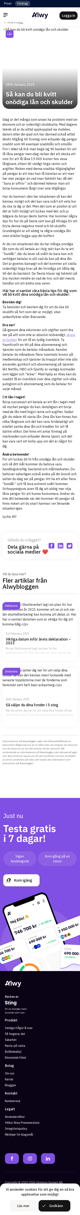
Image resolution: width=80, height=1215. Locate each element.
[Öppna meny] (6, 15)
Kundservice (12, 1101)
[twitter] (71, 34)
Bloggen (10, 1085)
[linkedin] (62, 34)
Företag (22, 3)
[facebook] (53, 34)
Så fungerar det (15, 1034)
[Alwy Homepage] (40, 15)
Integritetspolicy (16, 1128)
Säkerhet (11, 1040)
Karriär (9, 1079)
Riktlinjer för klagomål (19, 1134)
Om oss (9, 1073)
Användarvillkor (15, 1117)
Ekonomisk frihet (15, 1057)
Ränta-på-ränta (15, 1046)
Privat (8, 3)
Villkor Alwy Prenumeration (22, 1123)
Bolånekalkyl (13, 1052)
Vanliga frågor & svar (19, 1028)
